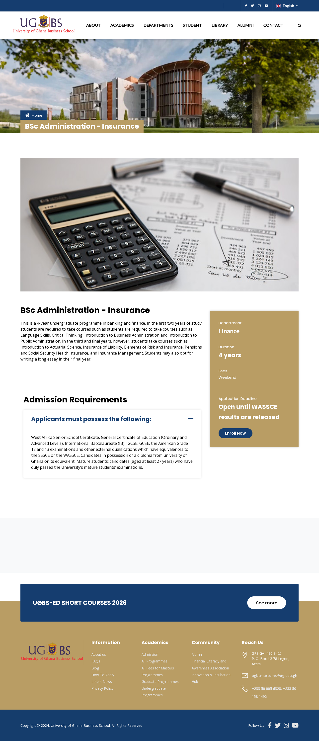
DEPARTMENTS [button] (159, 25)
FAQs (95, 661)
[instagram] (259, 5)
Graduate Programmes (160, 681)
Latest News (101, 681)
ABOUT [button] (93, 25)
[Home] (44, 25)
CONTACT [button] (273, 25)
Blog (95, 668)
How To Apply (102, 674)
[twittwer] (252, 5)
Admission (150, 654)
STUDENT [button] (193, 25)
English (288, 5)
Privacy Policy (102, 688)
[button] (299, 25)
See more (266, 603)
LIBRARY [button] (220, 25)
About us (98, 654)
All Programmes (154, 661)
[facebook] (246, 5)
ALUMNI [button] (246, 25)
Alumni (197, 654)
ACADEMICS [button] (122, 25)
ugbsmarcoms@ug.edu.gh (274, 675)
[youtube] (266, 5)
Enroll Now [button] (235, 433)
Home (36, 115)
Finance (229, 330)
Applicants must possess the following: (91, 419)
